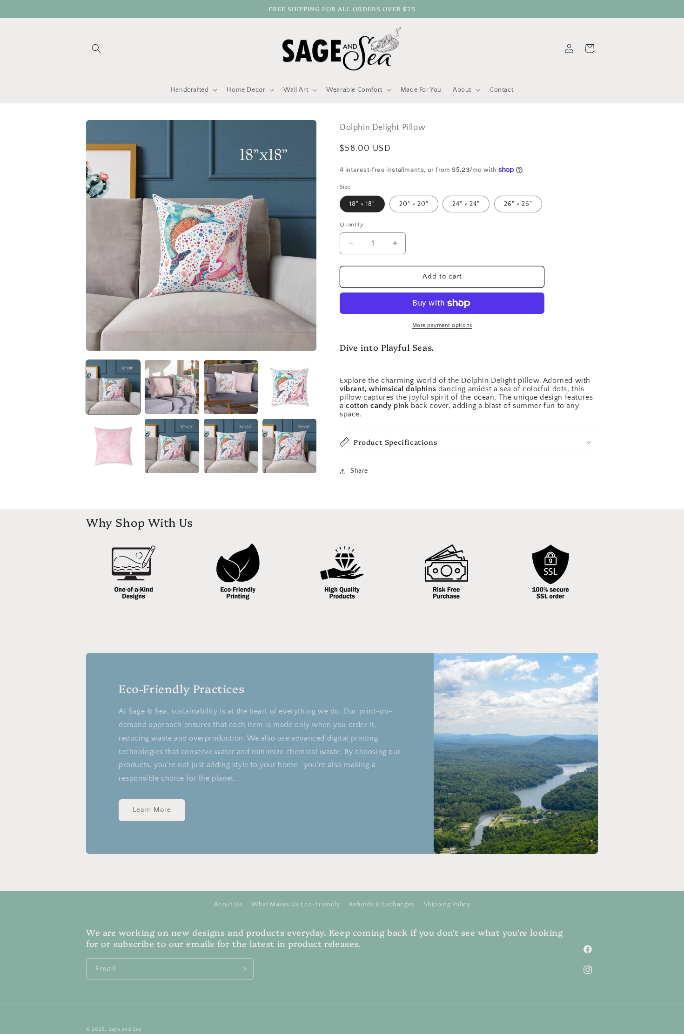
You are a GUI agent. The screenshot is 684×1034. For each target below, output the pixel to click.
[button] (96, 48)
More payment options (442, 325)
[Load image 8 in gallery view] (289, 446)
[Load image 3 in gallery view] (231, 387)
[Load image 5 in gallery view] (113, 446)
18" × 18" (362, 204)
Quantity (351, 224)
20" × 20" (414, 204)
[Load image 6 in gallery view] (172, 446)
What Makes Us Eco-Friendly (295, 904)
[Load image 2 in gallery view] (172, 387)
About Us (228, 904)
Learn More (152, 810)
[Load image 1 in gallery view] (113, 387)
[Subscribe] (243, 969)
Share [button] (359, 471)
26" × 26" (518, 204)
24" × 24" (466, 204)
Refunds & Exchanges (381, 904)
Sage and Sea (124, 1029)
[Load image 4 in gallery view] (289, 387)
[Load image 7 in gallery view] (231, 446)
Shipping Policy (446, 904)
